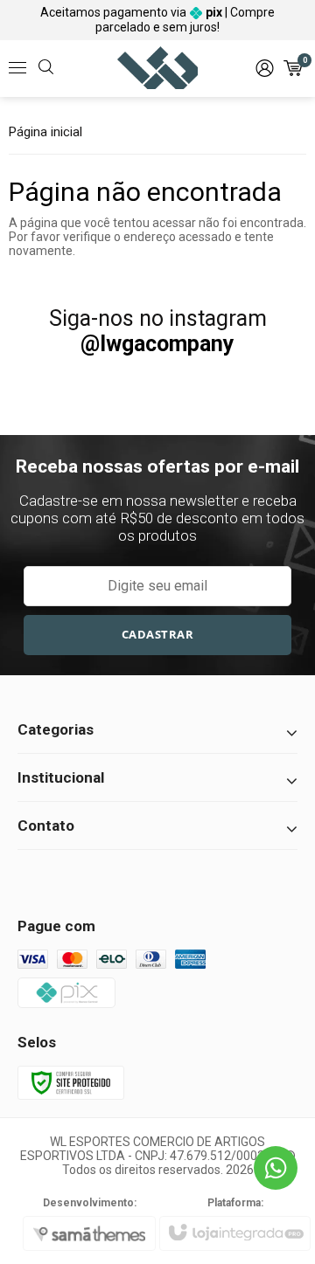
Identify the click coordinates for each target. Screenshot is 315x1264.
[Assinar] (157, 635)
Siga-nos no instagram (158, 331)
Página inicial (45, 132)
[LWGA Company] (158, 68)
